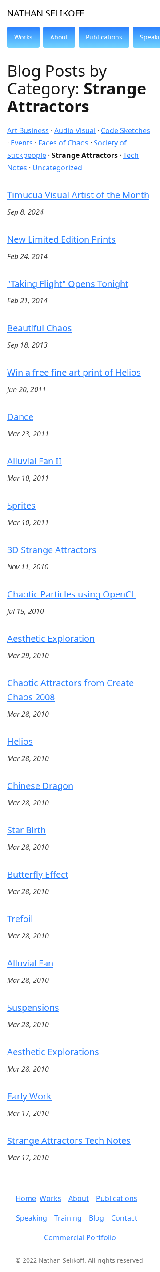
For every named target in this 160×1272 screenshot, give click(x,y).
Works (50, 1198)
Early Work (29, 1096)
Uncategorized (57, 168)
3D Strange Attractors (51, 550)
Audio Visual (75, 130)
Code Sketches (125, 130)
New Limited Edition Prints (61, 239)
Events (22, 143)
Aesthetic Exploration (51, 638)
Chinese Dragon (40, 786)
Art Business (28, 130)
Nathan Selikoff (45, 13)
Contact (124, 1218)
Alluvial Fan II (34, 461)
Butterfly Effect (37, 874)
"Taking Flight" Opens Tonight (67, 284)
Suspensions (33, 1007)
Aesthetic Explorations (53, 1052)
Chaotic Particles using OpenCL (71, 594)
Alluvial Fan (30, 963)
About (78, 1198)
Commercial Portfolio (80, 1237)
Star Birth (26, 830)
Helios (20, 741)
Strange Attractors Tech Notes (69, 1140)
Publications (116, 1198)
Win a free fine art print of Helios (74, 372)
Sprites (21, 505)
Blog (96, 1218)
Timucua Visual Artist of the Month (78, 195)
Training (68, 1218)
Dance (20, 417)
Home (26, 1198)
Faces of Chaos (63, 143)
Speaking (31, 1218)
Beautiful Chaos (39, 328)
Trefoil (20, 919)
